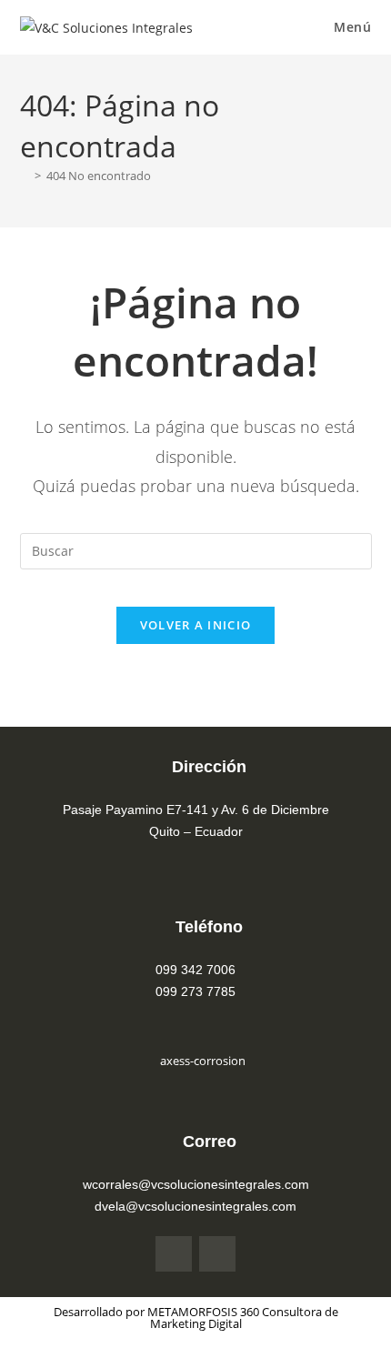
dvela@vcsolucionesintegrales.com (195, 1206)
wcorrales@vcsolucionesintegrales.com (196, 1184)
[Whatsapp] (217, 1254)
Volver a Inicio (196, 625)
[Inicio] (24, 175)
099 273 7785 (195, 991)
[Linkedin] (173, 1254)
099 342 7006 (195, 969)
